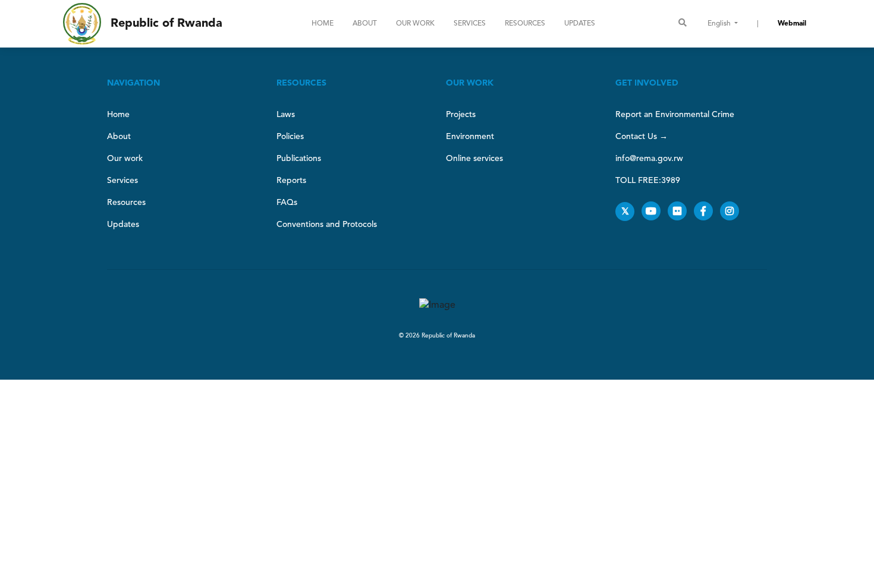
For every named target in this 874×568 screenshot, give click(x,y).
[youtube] (655, 212)
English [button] (720, 23)
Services (470, 23)
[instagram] (732, 212)
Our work (415, 23)
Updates (579, 23)
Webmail (792, 23)
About (365, 23)
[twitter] (628, 212)
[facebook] (707, 212)
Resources (525, 23)
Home (323, 23)
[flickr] (681, 212)
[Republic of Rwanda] (82, 24)
